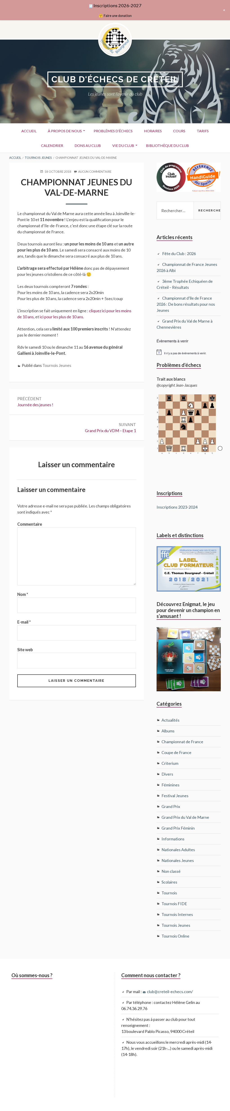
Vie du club (123, 145)
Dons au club (88, 145)
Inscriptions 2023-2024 (177, 507)
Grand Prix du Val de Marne (185, 817)
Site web (25, 649)
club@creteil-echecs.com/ (170, 991)
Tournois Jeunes (56, 365)
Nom (22, 594)
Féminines (170, 784)
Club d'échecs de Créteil (115, 79)
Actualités (170, 720)
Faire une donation (118, 15)
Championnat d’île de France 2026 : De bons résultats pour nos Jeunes (186, 304)
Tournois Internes (177, 914)
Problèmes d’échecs (113, 131)
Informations (172, 838)
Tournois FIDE (174, 903)
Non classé (171, 871)
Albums (168, 730)
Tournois (169, 892)
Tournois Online (175, 936)
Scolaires (169, 882)
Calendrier (52, 145)
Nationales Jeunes (177, 860)
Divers (167, 774)
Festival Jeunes (174, 795)
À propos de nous (65, 131)
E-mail (24, 621)
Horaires (153, 131)
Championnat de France (182, 741)
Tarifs (203, 131)
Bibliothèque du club (167, 145)
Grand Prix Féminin (178, 828)
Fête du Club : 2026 (179, 253)
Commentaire (29, 524)
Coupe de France (176, 752)
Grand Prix (170, 806)
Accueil (28, 131)
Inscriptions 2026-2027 (117, 5)
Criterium (169, 763)
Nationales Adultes (178, 849)
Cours (179, 131)
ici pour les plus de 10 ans (61, 316)
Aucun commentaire (94, 172)
